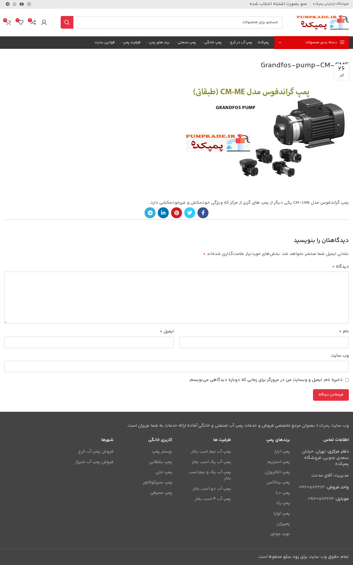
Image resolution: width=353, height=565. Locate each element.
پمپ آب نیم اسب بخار (211, 452)
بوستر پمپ (162, 452)
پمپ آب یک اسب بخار (211, 462)
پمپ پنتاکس (278, 483)
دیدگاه (340, 266)
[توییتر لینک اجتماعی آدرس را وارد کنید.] (189, 212)
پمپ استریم (279, 462)
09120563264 (312, 487)
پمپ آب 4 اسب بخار (213, 499)
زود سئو (291, 556)
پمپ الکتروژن (277, 472)
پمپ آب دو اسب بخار (211, 489)
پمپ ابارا (282, 452)
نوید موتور (280, 534)
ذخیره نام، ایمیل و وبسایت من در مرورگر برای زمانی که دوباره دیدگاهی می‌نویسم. (266, 379)
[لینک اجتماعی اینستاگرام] (29, 4)
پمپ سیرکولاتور (157, 483)
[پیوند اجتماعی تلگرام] (7, 4)
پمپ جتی (164, 472)
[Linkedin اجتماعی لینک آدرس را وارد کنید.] (163, 212)
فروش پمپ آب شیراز (94, 462)
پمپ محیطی (161, 493)
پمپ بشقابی (160, 462)
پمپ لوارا (282, 514)
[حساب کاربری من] (44, 22)
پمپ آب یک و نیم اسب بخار (210, 475)
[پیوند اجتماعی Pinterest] (176, 212)
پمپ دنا (283, 493)
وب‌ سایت (340, 355)
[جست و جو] (67, 22)
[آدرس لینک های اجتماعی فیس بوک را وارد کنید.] (202, 212)
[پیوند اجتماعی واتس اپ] (14, 4)
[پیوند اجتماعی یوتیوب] (22, 4)
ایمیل (167, 331)
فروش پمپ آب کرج (96, 452)
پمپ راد (283, 503)
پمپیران (283, 524)
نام (344, 331)
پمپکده (323, 425)
